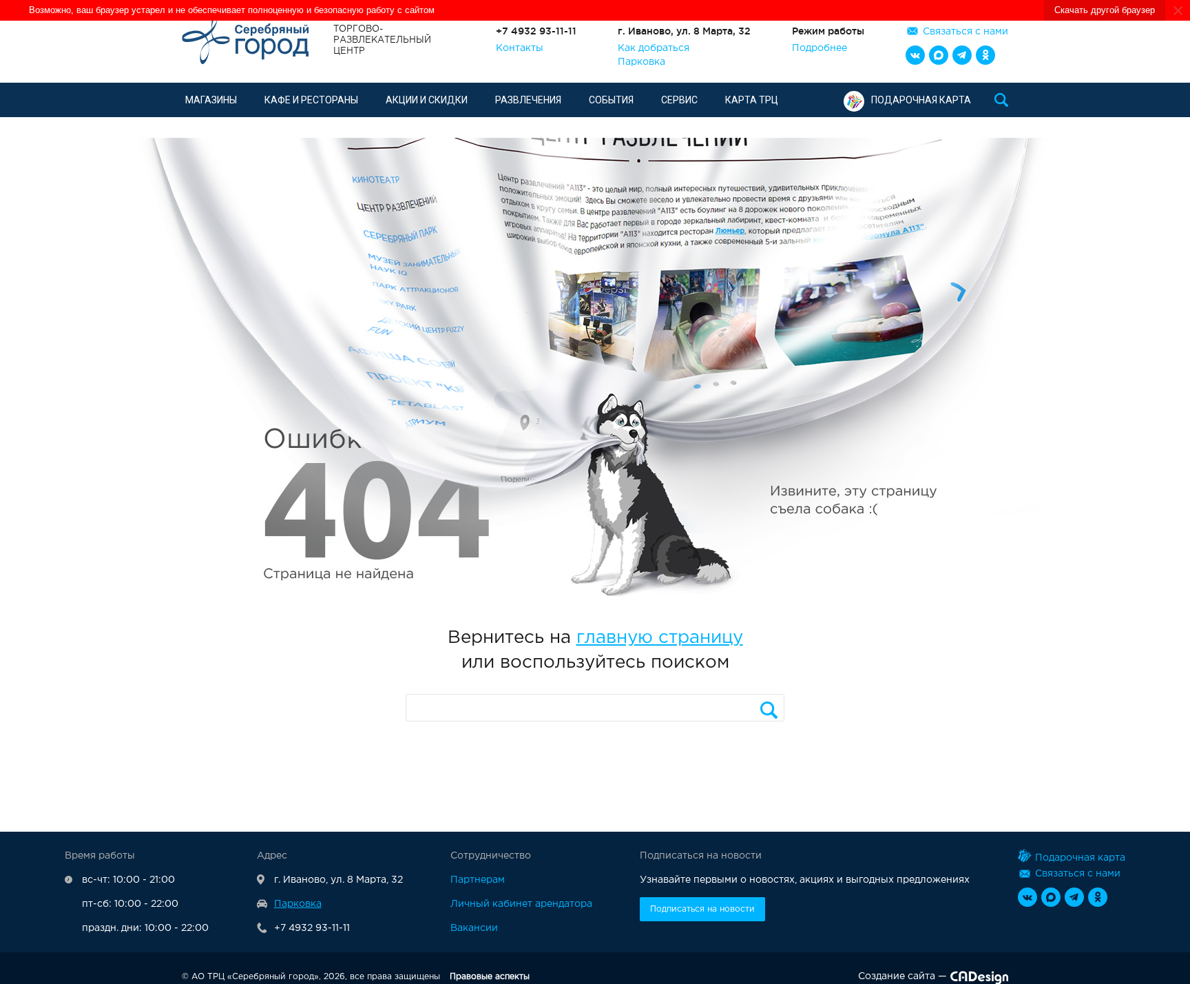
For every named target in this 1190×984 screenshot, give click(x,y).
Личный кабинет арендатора (521, 904)
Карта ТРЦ (751, 99)
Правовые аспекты (490, 977)
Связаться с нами (965, 32)
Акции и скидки (427, 99)
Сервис (679, 99)
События (611, 99)
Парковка (641, 62)
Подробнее (819, 48)
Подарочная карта (921, 99)
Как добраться (653, 48)
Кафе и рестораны (311, 99)
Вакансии (474, 928)
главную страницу (659, 638)
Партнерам (477, 880)
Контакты (519, 48)
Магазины (211, 99)
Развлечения (528, 99)
